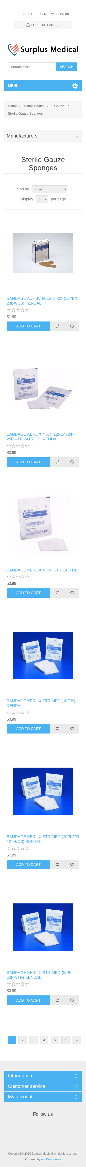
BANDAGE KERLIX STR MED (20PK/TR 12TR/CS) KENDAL (43, 839)
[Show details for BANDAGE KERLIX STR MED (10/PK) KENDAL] (43, 655)
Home (12, 106)
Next (65, 1040)
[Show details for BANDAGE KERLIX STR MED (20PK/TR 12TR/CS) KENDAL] (43, 791)
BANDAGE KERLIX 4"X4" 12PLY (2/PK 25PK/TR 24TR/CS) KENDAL (41, 436)
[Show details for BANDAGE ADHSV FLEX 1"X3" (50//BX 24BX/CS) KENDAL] (43, 252)
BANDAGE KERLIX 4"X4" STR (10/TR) (41, 570)
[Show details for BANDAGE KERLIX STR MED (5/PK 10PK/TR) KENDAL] (43, 927)
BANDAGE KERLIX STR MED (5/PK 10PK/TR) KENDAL (39, 975)
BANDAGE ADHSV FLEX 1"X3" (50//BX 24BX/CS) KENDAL (42, 301)
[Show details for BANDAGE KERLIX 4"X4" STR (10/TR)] (43, 524)
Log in (41, 14)
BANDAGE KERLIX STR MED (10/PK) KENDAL (41, 703)
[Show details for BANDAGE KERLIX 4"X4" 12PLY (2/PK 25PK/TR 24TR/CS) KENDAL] (43, 388)
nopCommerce (51, 1159)
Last (76, 1040)
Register (24, 14)
